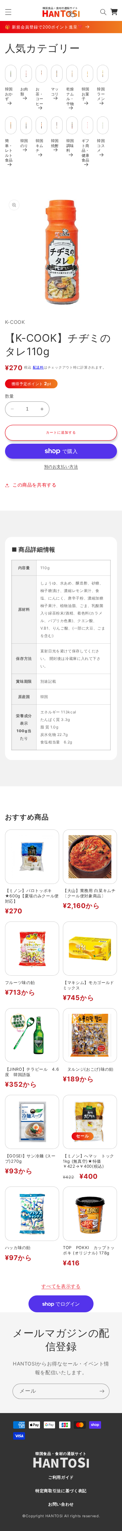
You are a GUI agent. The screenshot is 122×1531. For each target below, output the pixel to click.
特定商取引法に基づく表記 (61, 1490)
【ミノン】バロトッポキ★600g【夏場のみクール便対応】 (32, 896)
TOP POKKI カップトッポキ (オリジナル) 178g (89, 1250)
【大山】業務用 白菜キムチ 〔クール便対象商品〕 (90, 893)
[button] (8, 12)
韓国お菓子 (85, 94)
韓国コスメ (101, 145)
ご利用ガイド (61, 1477)
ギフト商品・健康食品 (85, 150)
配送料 (38, 367)
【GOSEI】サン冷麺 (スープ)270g (30, 1158)
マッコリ (55, 91)
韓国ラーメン (101, 94)
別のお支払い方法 (61, 466)
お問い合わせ (61, 1504)
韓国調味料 (70, 145)
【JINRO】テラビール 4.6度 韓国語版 (32, 1072)
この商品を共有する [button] (35, 485)
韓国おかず (9, 94)
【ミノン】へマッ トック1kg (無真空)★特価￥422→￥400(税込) (88, 1161)
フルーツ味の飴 (20, 982)
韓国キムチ (39, 145)
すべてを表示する (60, 1286)
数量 (9, 396)
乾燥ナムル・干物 (70, 96)
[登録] (102, 1391)
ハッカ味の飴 (18, 1247)
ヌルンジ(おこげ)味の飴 (88, 1069)
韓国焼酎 (55, 143)
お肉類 (24, 91)
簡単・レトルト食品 (9, 150)
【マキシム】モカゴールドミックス (88, 985)
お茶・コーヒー (39, 96)
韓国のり (24, 143)
